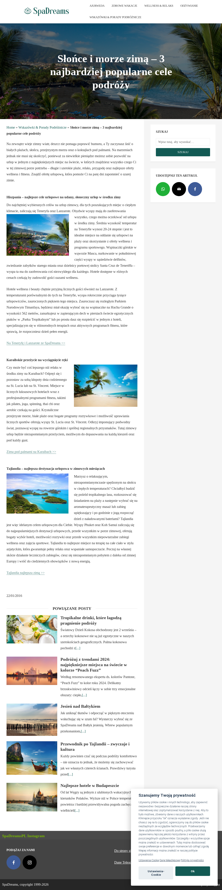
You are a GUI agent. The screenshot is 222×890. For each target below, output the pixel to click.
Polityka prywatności (192, 860)
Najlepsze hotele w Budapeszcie (89, 785)
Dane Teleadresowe (127, 862)
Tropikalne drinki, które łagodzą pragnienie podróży (90, 620)
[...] (77, 648)
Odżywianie (189, 5)
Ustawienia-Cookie (149, 860)
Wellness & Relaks (158, 5)
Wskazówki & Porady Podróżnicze (115, 17)
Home (11, 127)
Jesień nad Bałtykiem (80, 706)
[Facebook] (195, 189)
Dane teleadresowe (170, 860)
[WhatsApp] (163, 189)
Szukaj (183, 152)
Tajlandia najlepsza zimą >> (26, 573)
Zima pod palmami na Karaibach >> (31, 452)
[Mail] (179, 189)
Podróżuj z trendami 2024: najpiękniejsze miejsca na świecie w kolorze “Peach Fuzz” (93, 664)
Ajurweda (97, 5)
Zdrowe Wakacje (124, 5)
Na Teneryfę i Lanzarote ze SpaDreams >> (36, 343)
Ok (193, 871)
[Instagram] (30, 862)
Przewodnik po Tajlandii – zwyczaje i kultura (95, 746)
